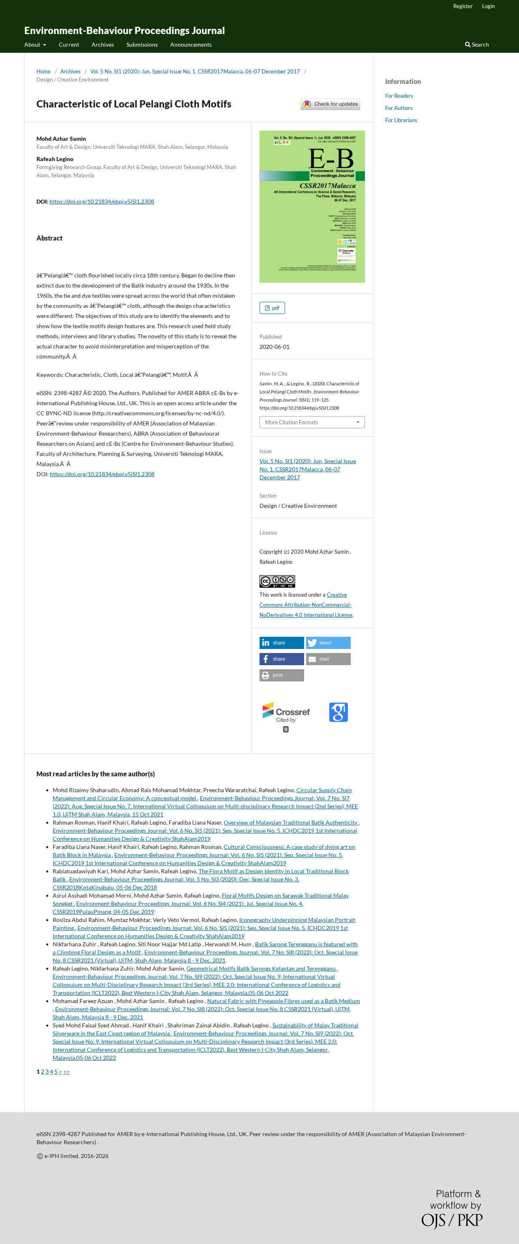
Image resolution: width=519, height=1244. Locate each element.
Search (480, 44)
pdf (275, 308)
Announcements (191, 44)
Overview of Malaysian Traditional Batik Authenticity (291, 822)
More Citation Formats (291, 422)
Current (69, 44)
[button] (282, 643)
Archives (103, 44)
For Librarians (401, 120)
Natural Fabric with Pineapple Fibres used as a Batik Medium (283, 1000)
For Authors (399, 108)
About (32, 44)
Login (488, 6)
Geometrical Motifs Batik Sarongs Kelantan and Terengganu (262, 968)
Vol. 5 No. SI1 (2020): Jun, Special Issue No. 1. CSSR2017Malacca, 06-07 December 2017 (195, 71)
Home (43, 71)
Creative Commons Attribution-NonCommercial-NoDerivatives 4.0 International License (306, 604)
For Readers (399, 95)
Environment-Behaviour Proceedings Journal (124, 30)
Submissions (142, 44)
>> (66, 1071)
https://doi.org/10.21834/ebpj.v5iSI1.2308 (101, 201)
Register (463, 6)
